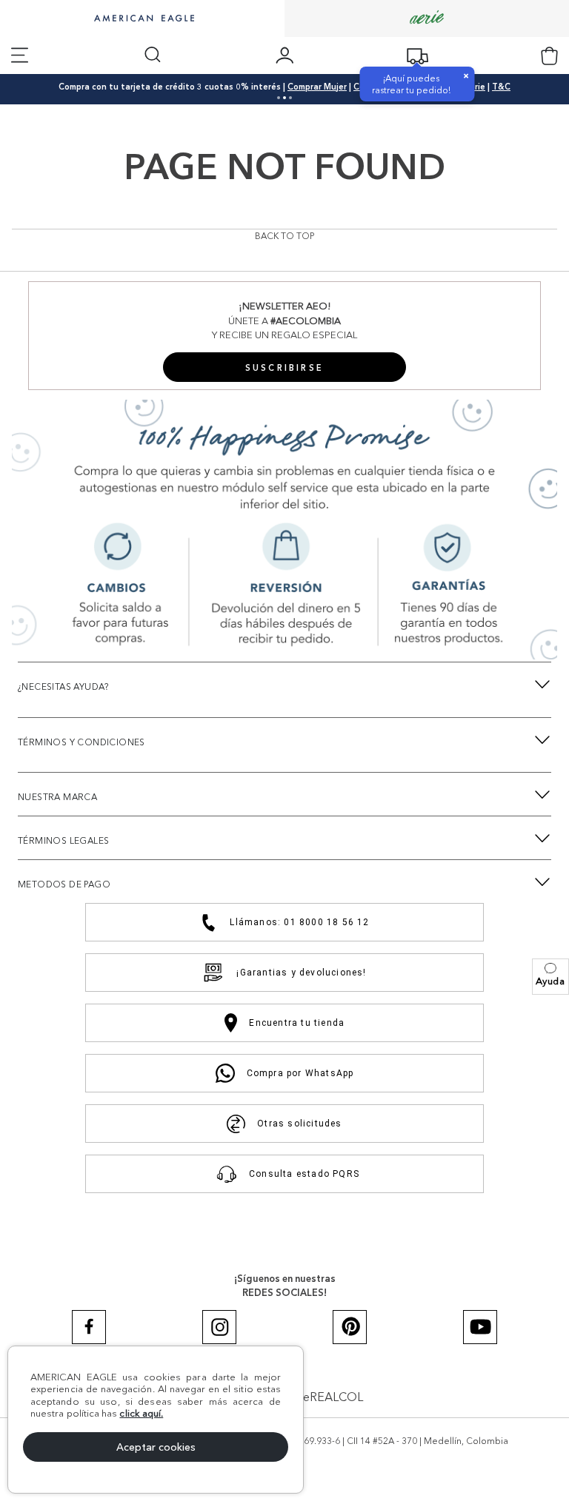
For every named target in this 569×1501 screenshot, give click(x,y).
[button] (550, 976)
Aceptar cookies (156, 1447)
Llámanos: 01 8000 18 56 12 (299, 922)
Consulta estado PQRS (304, 1174)
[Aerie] (427, 18)
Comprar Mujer (317, 86)
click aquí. (141, 1413)
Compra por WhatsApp (300, 1073)
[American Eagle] (142, 19)
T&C (501, 86)
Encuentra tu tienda (297, 1023)
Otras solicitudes (299, 1123)
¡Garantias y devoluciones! (301, 972)
